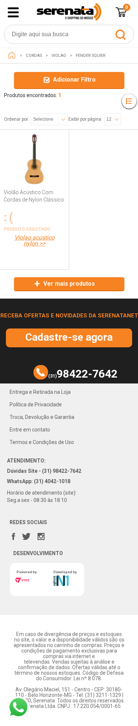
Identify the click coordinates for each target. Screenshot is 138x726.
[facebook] (13, 535)
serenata (11, 55)
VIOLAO (59, 56)
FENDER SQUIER (90, 56)
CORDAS (34, 56)
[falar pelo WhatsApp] (18, 707)
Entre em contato (30, 429)
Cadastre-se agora (69, 337)
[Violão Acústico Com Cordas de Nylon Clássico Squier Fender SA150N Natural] (34, 168)
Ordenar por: (16, 119)
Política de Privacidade (36, 404)
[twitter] (26, 535)
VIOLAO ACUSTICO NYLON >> (34, 241)
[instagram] (41, 535)
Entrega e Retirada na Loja (40, 392)
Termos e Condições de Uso (42, 442)
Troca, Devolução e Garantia (42, 417)
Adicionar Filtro (74, 79)
